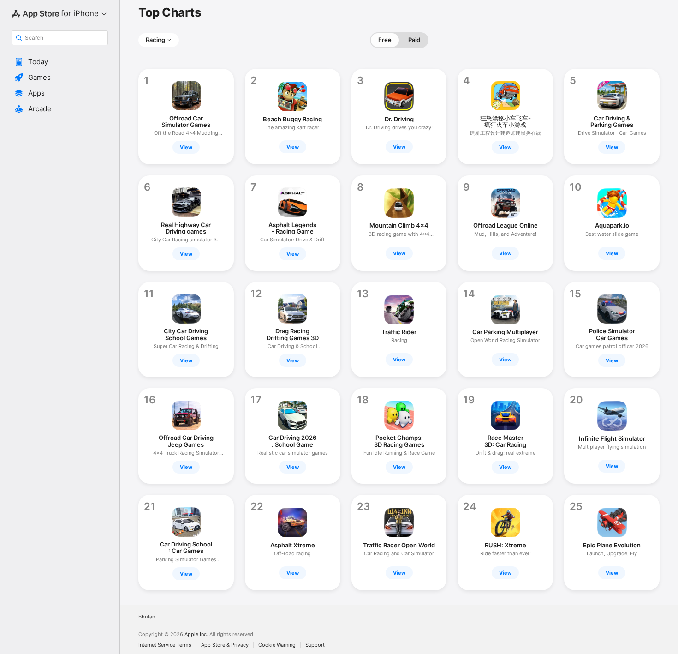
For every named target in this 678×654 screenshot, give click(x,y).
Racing (155, 39)
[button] (59, 62)
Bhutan (146, 616)
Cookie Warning (277, 645)
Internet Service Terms (164, 645)
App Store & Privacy (225, 645)
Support (315, 645)
